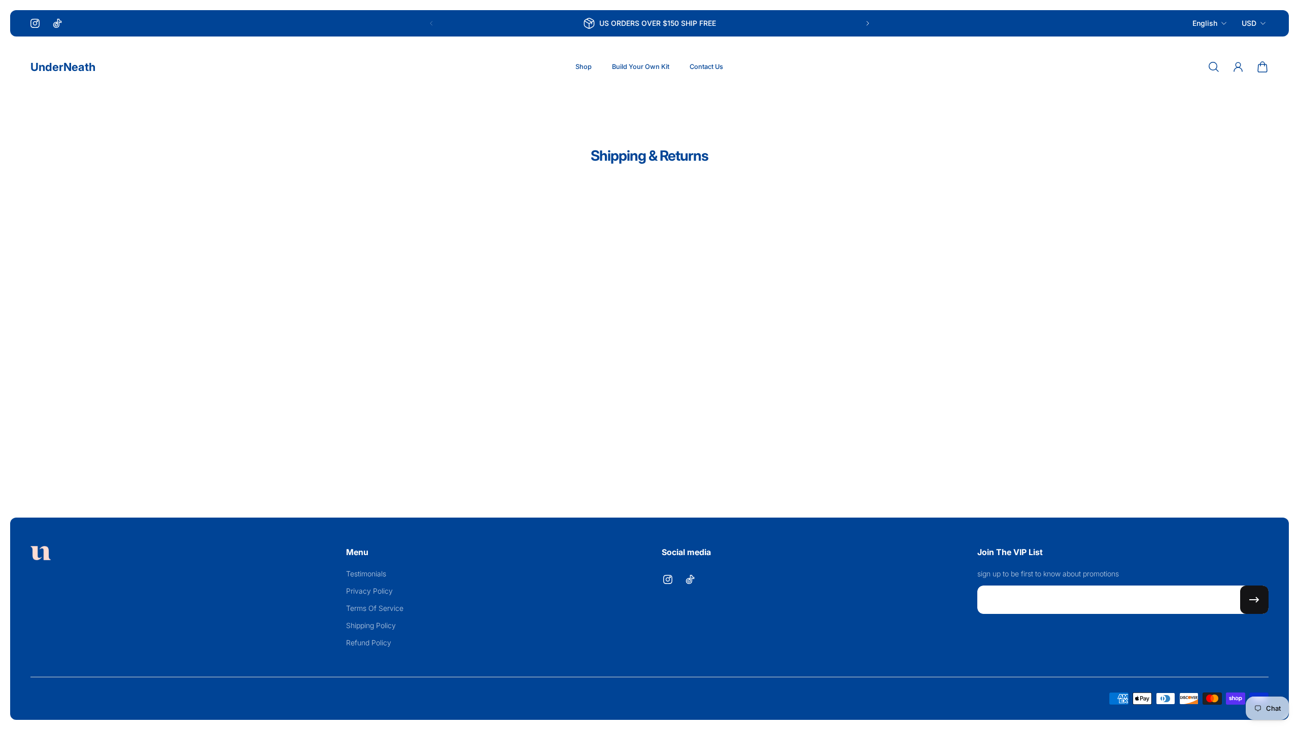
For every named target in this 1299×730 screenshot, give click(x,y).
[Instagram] (35, 23)
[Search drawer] (1214, 67)
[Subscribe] (1254, 600)
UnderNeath (62, 67)
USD (1249, 23)
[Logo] (40, 554)
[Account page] (1238, 67)
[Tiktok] (57, 23)
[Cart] (1262, 67)
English (1204, 23)
